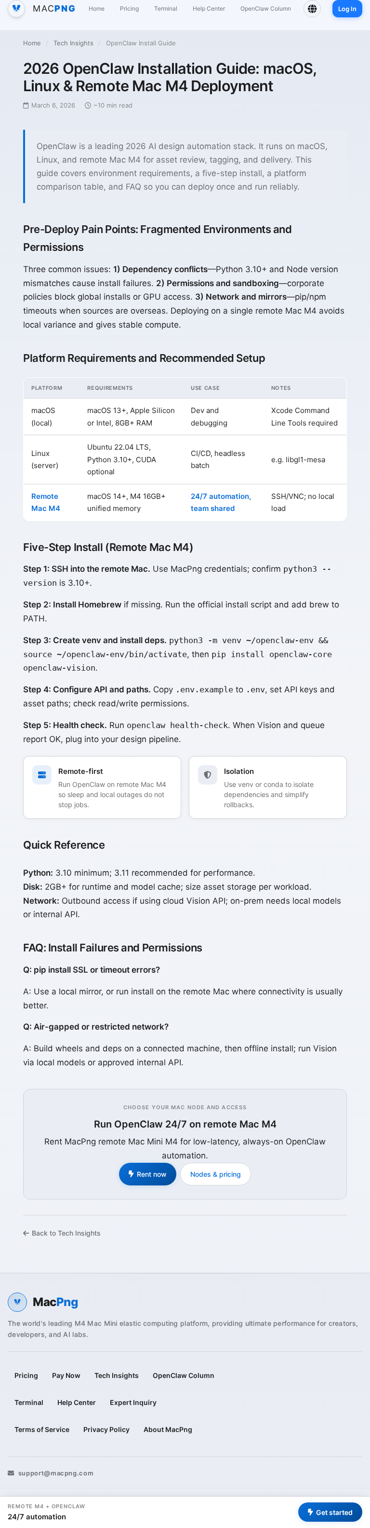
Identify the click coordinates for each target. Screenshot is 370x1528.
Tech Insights (73, 43)
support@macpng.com (55, 1473)
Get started (334, 1512)
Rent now (152, 1174)
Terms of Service (41, 1429)
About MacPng (168, 1429)
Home (97, 8)
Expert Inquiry (133, 1402)
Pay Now (66, 1375)
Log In (347, 9)
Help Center (209, 8)
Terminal (165, 8)
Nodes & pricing (215, 1174)
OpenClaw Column (265, 8)
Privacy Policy (106, 1429)
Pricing (129, 8)
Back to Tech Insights (66, 1233)
